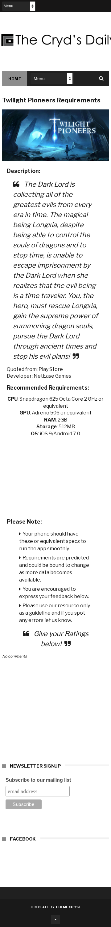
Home (14, 79)
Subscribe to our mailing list (38, 780)
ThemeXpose (68, 907)
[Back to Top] (55, 919)
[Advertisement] (55, 475)
